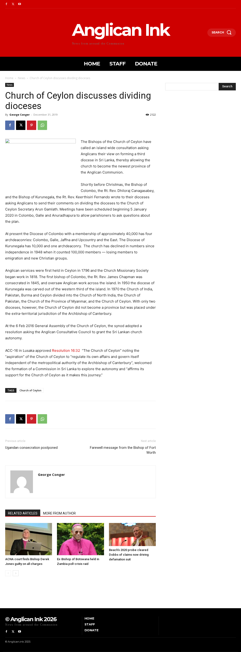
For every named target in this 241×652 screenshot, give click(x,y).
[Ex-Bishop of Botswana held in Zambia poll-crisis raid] (80, 539)
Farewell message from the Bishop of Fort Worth (123, 450)
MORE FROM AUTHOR (59, 513)
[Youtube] (19, 4)
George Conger (19, 114)
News (21, 78)
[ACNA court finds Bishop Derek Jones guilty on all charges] (28, 539)
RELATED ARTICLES (22, 513)
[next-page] (16, 573)
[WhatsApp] (42, 125)
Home (9, 78)
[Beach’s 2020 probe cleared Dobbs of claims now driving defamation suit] (132, 534)
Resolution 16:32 (66, 350)
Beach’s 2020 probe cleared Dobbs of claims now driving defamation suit (129, 554)
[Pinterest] (31, 125)
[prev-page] (8, 573)
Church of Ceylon (30, 390)
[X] (13, 4)
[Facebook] (6, 4)
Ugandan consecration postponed (31, 447)
